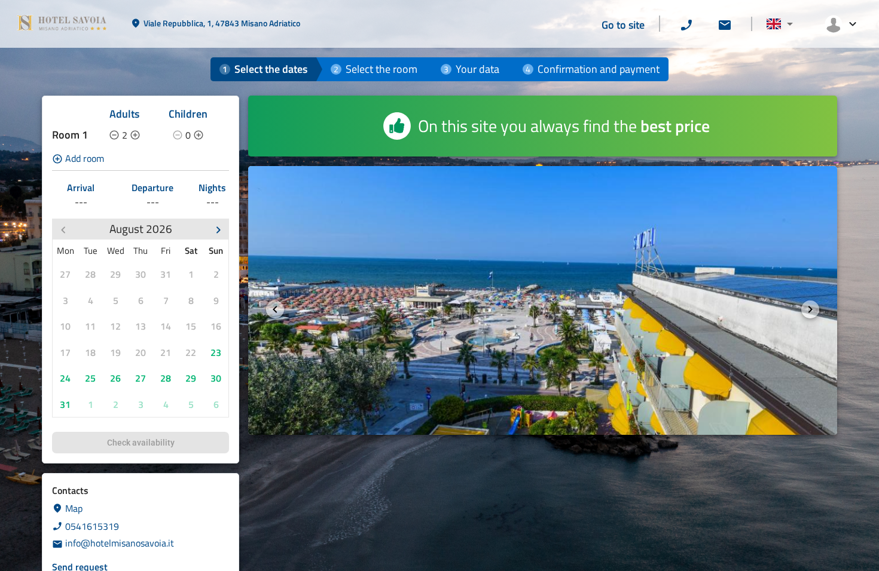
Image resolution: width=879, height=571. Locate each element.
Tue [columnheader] (90, 250)
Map (74, 508)
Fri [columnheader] (165, 250)
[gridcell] (65, 274)
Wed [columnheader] (115, 250)
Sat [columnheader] (191, 250)
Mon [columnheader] (65, 250)
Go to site (623, 25)
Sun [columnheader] (216, 250)
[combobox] (780, 24)
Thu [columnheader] (140, 250)
